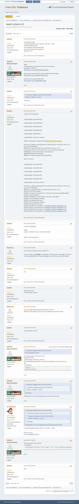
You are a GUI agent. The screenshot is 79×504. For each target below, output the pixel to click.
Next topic (69, 28)
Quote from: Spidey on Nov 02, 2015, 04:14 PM (38, 350)
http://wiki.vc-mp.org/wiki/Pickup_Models (36, 70)
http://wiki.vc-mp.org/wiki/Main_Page (35, 81)
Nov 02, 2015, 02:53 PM (29, 247)
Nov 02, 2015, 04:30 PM (29, 440)
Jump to (48, 491)
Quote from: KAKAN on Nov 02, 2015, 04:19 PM (38, 410)
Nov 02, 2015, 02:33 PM (29, 223)
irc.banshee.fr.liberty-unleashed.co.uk (55, 206)
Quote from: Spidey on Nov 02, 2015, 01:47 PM (38, 384)
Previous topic (60, 28)
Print (71, 33)
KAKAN (9, 61)
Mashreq (10, 248)
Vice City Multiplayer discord (31, 434)
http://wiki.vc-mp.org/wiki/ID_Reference (36, 75)
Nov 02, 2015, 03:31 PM (29, 306)
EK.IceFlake (11, 407)
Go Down (8, 33)
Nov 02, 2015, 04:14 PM (29, 327)
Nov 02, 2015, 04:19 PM (29, 381)
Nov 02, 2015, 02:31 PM (29, 111)
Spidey (9, 39)
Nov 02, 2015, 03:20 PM (29, 268)
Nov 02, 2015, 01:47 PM (29, 91)
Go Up (7, 483)
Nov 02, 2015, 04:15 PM (29, 346)
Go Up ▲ (73, 502)
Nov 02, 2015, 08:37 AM (29, 61)
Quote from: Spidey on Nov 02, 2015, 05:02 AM (38, 95)
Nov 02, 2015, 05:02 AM (29, 39)
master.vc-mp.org (36, 144)
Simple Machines (17, 502)
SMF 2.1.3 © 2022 (8, 502)
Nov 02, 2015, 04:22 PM (29, 406)
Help (59, 502)
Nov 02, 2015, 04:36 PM (29, 465)
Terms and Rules (65, 502)
